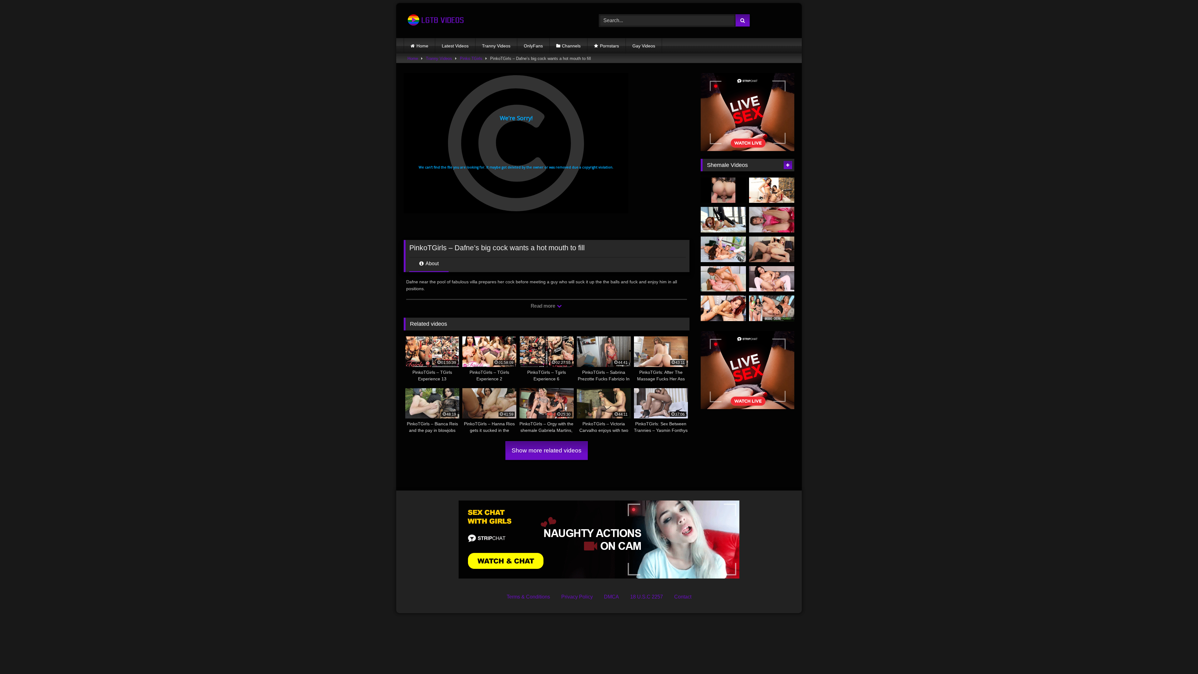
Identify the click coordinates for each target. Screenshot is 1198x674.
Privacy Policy (577, 596)
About (432, 263)
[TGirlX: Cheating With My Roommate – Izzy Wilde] (771, 249)
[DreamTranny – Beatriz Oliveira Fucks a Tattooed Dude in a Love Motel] (771, 279)
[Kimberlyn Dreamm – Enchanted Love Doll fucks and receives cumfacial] (723, 219)
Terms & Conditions (528, 596)
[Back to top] (1179, 655)
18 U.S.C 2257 (646, 596)
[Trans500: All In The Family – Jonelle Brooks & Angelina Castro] (771, 308)
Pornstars (609, 45)
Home (422, 45)
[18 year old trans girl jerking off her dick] (723, 190)
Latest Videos (455, 45)
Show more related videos (547, 450)
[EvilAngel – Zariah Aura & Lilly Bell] (723, 279)
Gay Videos (643, 45)
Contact (682, 596)
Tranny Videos (496, 45)
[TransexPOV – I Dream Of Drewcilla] (723, 308)
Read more (543, 306)
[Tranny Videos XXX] (435, 20)
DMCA (611, 596)
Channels (571, 45)
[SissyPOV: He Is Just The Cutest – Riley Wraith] (771, 219)
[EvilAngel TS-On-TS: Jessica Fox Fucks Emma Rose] (723, 249)
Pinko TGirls (471, 58)
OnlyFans (533, 45)
